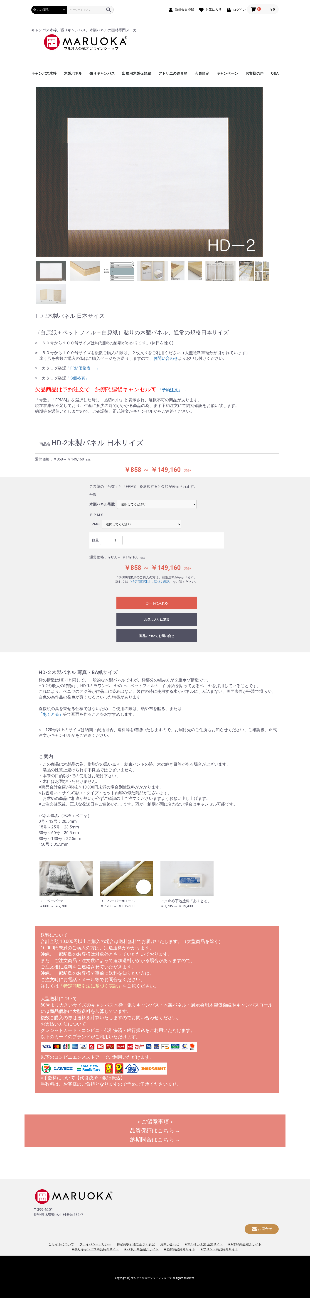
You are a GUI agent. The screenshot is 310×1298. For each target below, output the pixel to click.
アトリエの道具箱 (172, 73)
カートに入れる (157, 603)
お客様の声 (255, 73)
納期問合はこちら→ (155, 1139)
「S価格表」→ (79, 378)
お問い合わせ (169, 1244)
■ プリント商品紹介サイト (219, 1249)
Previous (32, 172)
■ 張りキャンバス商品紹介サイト (95, 1249)
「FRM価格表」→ (82, 368)
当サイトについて (61, 1244)
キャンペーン (227, 73)
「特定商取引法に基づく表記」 (150, 581)
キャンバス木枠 (44, 73)
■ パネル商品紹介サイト (141, 1249)
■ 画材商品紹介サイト (179, 1249)
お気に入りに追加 (157, 619)
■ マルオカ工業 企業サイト (204, 1244)
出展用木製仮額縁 (136, 73)
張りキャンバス (102, 73)
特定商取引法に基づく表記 (136, 1244)
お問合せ (265, 1229)
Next (277, 172)
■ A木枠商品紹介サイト (244, 1244)
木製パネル (73, 73)
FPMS (94, 524)
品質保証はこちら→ (155, 1130)
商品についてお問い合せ (156, 636)
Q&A (275, 73)
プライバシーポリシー (95, 1244)
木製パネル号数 (102, 504)
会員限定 (202, 73)
